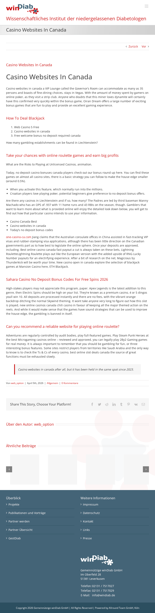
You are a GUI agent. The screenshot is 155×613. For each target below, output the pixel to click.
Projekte (13, 504)
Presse (87, 538)
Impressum (90, 504)
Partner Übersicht (20, 530)
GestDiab (14, 538)
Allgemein (52, 383)
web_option (17, 383)
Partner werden (19, 521)
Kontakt (88, 521)
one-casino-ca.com (18, 237)
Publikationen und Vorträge (27, 513)
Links (86, 530)
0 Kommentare (70, 383)
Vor (144, 46)
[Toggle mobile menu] (147, 6)
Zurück (133, 46)
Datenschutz (91, 513)
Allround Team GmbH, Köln (124, 608)
